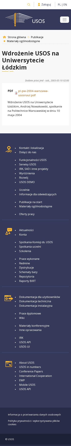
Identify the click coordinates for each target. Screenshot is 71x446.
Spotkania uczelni (30, 246)
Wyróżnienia (27, 173)
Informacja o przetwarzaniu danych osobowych (34, 414)
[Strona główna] (25, 19)
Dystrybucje (26, 267)
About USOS (26, 362)
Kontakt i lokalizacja (31, 148)
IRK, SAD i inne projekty (33, 169)
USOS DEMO (27, 182)
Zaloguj (46, 4)
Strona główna (17, 37)
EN (65, 4)
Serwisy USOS (27, 164)
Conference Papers (31, 371)
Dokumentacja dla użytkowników (39, 297)
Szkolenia (25, 251)
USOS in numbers (30, 367)
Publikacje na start (30, 202)
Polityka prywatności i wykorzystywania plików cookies (34, 422)
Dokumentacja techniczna (35, 301)
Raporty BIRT (27, 281)
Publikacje (37, 37)
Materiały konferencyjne (34, 325)
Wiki (21, 318)
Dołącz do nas (27, 152)
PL (59, 4)
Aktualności (26, 230)
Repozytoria (26, 276)
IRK (21, 338)
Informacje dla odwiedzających (37, 194)
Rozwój (23, 177)
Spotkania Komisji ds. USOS (36, 242)
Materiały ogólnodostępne (35, 206)
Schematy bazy (28, 272)
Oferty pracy (27, 214)
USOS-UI (24, 346)
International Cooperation (35, 376)
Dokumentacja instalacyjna (35, 306)
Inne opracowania (30, 330)
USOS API (25, 342)
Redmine (24, 263)
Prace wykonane (29, 259)
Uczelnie (24, 190)
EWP (22, 380)
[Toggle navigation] (64, 20)
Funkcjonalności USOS (33, 160)
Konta (23, 234)
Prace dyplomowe (30, 313)
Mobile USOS (27, 385)
